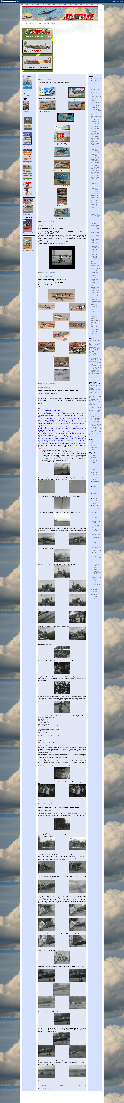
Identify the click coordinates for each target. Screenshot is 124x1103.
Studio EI (93, 445)
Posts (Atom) (48, 1089)
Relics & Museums (95, 308)
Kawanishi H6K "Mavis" (95, 201)
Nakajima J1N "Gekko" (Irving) (95, 276)
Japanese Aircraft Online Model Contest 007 (95, 154)
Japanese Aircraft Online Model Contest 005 (95, 145)
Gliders (92, 98)
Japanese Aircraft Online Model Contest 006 (95, 149)
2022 (92, 465)
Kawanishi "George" (96, 197)
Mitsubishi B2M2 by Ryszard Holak (96, 579)
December (95, 481)
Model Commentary (95, 260)
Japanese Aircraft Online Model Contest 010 (95, 169)
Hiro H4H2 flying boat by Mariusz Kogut (96, 549)
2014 (92, 591)
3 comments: (52, 272)
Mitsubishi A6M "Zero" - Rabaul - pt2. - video (96, 536)
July (94, 493)
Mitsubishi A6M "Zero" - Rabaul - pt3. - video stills (58, 807)
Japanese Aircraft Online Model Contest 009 (95, 164)
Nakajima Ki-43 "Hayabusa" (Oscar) (95, 283)
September (95, 488)
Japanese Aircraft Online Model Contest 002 (95, 130)
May (94, 498)
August (94, 491)
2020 (92, 469)
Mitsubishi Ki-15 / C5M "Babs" (95, 247)
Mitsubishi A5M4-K (95, 229)
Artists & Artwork (95, 89)
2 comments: (52, 221)
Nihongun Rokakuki (96, 295)
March (94, 503)
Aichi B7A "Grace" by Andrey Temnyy (95, 565)
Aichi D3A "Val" (95, 78)
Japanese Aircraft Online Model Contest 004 (95, 140)
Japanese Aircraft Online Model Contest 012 (95, 179)
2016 (92, 479)
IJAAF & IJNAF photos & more (95, 106)
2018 (92, 474)
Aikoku (92, 84)
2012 (92, 596)
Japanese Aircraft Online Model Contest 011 (95, 174)
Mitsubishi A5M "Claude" (95, 226)
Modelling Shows (95, 265)
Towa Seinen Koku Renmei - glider (96, 584)
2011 (92, 599)
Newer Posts (42, 1085)
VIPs (92, 322)
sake (64, 782)
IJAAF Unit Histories (96, 112)
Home (62, 1085)
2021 (92, 467)
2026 (92, 455)
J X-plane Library (95, 119)
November (95, 484)
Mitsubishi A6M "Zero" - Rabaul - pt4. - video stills (58, 390)
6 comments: (52, 1080)
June (94, 496)
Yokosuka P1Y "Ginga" (94, 334)
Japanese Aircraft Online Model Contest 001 (95, 125)
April (94, 500)
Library (93, 218)
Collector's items (95, 96)
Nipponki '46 (94, 299)
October (95, 486)
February (95, 505)
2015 (92, 589)
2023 (92, 462)
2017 (92, 477)
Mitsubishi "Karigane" (93, 222)
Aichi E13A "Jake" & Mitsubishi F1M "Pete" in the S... (96, 572)
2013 (92, 594)
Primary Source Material (94, 305)
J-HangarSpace (94, 441)
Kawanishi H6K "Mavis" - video (50, 229)
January (95, 508)
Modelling (93, 263)
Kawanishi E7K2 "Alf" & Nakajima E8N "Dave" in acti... (96, 557)
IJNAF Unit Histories (96, 116)
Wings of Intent (94, 443)
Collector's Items (45, 79)
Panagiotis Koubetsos (96, 301)
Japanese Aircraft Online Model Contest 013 (95, 183)
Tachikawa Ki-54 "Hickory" (95, 315)
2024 (92, 460)
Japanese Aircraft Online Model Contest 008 (95, 159)
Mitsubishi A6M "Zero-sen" (95, 233)
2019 (92, 472)
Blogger (68, 1098)
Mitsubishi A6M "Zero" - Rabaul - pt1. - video (96, 543)
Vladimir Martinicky (96, 326)
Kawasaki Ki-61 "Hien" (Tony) (95, 215)
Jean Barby (93, 195)
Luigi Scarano (94, 220)
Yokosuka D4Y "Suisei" (94, 330)
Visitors (93, 324)
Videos (92, 318)
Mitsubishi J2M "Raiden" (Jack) (94, 243)
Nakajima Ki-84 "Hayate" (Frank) (95, 291)
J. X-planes (93, 121)
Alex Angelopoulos (95, 86)
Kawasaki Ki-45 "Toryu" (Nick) (95, 208)
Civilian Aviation (95, 93)
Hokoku (93, 100)
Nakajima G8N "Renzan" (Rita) (95, 273)
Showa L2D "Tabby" (96, 311)
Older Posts (82, 1085)
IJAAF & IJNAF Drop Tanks (95, 103)
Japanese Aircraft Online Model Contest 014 (95, 188)
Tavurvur (83, 856)
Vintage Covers (94, 320)
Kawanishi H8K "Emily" (95, 205)
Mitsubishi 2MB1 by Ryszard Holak (52, 280)
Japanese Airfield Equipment (95, 192)
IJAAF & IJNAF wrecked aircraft (95, 110)
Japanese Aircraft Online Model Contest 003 (95, 135)
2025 (92, 458)
